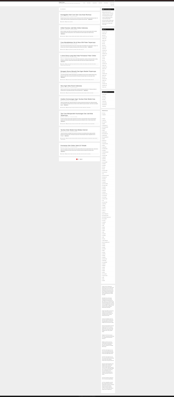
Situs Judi (87, 36)
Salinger (82, 396)
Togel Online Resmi (105, 143)
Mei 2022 (103, 60)
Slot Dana (103, 238)
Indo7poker (103, 153)
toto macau (103, 220)
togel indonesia (104, 104)
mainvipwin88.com (104, 125)
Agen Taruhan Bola (76, 107)
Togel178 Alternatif (105, 240)
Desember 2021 (104, 63)
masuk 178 (103, 208)
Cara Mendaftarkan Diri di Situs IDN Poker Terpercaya (78, 42)
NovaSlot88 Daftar (104, 148)
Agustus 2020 (104, 75)
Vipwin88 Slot (104, 203)
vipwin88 (103, 130)
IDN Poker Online (104, 202)
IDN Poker (71, 49)
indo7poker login (104, 155)
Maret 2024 (103, 35)
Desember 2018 (104, 83)
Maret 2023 (103, 45)
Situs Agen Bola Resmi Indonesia (71, 86)
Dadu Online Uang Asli (105, 175)
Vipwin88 (103, 123)
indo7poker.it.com (104, 193)
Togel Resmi (104, 120)
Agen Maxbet (75, 79)
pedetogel (103, 245)
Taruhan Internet (94, 138)
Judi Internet (79, 138)
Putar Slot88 (104, 190)
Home (84, 2)
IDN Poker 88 (109, 288)
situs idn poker (104, 197)
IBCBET (79, 123)
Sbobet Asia (84, 107)
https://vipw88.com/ (105, 133)
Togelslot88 (104, 114)
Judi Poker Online (104, 198)
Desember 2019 (104, 78)
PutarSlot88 (104, 182)
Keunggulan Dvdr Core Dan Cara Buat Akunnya (76, 15)
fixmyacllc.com (104, 140)
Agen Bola (68, 79)
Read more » (90, 19)
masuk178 (103, 212)
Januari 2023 (104, 48)
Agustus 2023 (104, 40)
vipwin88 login (104, 260)
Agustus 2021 (104, 68)
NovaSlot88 (104, 150)
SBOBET (103, 250)
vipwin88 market (104, 135)
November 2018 (104, 85)
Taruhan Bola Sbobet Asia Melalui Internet (74, 130)
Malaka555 (103, 265)
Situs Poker (68, 65)
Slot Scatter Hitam (104, 185)
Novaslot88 (103, 207)
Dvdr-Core (62, 2)
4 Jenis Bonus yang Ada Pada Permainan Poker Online (78, 55)
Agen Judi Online (75, 123)
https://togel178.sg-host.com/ (106, 217)
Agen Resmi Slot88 (105, 183)
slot (109, 310)
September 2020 (104, 73)
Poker (103, 200)
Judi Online (100, 2)
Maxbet (89, 79)
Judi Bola (81, 36)
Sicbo (103, 173)
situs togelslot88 (104, 262)
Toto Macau (104, 160)
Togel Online (112, 4)
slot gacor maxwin (104, 275)
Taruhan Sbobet (63, 139)
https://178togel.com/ (105, 213)
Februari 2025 (104, 33)
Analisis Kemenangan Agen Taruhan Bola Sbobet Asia (78, 99)
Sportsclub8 (92, 123)
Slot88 (103, 225)
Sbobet (83, 138)
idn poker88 (104, 178)
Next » (81, 159)
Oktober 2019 (104, 80)
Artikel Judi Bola (77, 36)
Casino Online (112, 2)
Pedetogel (103, 118)
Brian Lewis (63, 16)
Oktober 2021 (104, 65)
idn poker (103, 168)
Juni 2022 (103, 58)
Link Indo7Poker (104, 195)
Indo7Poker (104, 180)
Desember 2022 (104, 50)
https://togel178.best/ (105, 215)
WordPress (93, 396)
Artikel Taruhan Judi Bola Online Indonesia (74, 28)
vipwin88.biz (104, 158)
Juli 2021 (103, 70)
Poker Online (106, 2)
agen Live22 (107, 301)
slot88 (103, 237)
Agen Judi (67, 21)
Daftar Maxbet (79, 79)
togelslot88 (103, 128)
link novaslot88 (104, 218)
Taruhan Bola (95, 2)
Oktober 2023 (104, 38)
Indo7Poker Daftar (104, 170)
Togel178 (103, 230)
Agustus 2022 (104, 55)
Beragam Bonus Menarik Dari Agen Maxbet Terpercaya (78, 71)
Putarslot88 (104, 222)
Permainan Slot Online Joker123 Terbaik (73, 145)
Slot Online (88, 2)
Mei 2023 (103, 43)
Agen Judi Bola (72, 36)
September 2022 (104, 53)
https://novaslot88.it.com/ (105, 242)
